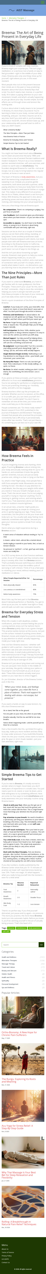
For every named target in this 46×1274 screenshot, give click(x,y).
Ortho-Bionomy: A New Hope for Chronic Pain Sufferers (19, 1033)
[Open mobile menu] (42, 2)
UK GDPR (5, 1259)
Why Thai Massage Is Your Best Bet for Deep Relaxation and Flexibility (19, 1175)
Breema (11, 928)
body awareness (28, 177)
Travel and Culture (8, 967)
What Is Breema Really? (11, 130)
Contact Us (6, 1262)
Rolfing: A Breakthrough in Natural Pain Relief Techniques (19, 1223)
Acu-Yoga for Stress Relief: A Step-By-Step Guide (17, 1127)
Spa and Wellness (8, 987)
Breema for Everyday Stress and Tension (18, 140)
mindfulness (21, 928)
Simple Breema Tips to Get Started (16, 143)
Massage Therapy (8, 964)
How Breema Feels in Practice (14, 136)
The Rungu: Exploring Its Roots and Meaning (19, 1080)
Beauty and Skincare (9, 971)
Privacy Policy (7, 1256)
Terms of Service (8, 1252)
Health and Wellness (9, 957)
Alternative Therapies (16, 18)
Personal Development (10, 984)
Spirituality (5, 981)
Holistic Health (7, 974)
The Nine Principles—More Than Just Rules (18, 133)
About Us (5, 1249)
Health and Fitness (8, 977)
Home (4, 18)
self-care (6, 931)
